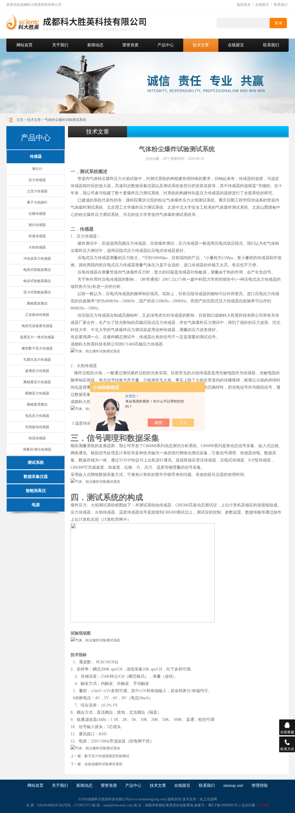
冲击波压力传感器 (37, 259)
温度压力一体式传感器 (37, 337)
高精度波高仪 (37, 303)
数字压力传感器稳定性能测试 (106, 756)
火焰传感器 (37, 247)
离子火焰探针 (37, 202)
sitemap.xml (233, 785)
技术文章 (201, 45)
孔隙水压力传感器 (37, 360)
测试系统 (36, 462)
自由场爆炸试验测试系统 (103, 764)
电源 (36, 505)
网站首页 (24, 45)
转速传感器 (37, 236)
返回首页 (244, 5)
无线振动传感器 (37, 427)
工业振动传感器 (37, 315)
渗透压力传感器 (37, 371)
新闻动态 (95, 45)
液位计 (37, 169)
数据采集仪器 (36, 476)
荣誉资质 (130, 45)
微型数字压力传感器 (37, 348)
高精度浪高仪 (37, 404)
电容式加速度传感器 (37, 326)
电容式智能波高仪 (37, 270)
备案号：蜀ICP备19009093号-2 (217, 805)
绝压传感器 (37, 438)
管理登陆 (259, 785)
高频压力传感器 (37, 393)
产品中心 (166, 45)
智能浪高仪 (36, 491)
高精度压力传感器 (37, 382)
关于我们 (60, 45)
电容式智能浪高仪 (37, 281)
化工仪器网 (208, 799)
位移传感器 (37, 214)
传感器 (36, 156)
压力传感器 (37, 180)
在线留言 (262, 5)
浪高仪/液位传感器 (37, 449)
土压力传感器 (37, 191)
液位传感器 (37, 225)
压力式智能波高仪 (37, 292)
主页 (19, 120)
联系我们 (281, 5)
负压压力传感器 (37, 416)
